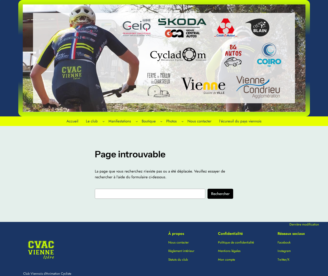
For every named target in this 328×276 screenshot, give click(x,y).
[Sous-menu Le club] (103, 121)
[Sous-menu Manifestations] (137, 121)
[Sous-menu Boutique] (161, 121)
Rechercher (220, 193)
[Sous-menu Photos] (182, 121)
